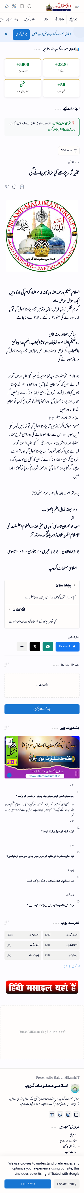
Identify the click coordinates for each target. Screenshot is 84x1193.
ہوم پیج (73, 1135)
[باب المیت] (70, 895)
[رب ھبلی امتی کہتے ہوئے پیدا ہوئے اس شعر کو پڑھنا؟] (42, 757)
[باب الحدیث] (22, 955)
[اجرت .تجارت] (61, 935)
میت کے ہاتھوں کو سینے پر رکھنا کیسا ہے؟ (50, 905)
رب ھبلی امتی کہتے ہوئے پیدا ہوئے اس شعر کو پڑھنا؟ (45, 796)
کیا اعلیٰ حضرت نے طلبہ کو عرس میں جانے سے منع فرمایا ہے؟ (40, 856)
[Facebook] (76, 1114)
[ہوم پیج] (73, 19)
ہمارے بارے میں (68, 1141)
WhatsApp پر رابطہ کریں (61, 130)
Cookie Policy (66, 1184)
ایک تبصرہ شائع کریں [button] (42, 709)
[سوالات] (45, 19)
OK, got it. (27, 1184)
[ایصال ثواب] (22, 945)
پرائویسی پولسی (70, 1146)
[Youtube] (52, 1114)
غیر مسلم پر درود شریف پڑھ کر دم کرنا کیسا (50, 880)
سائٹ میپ (71, 1152)
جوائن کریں (21, 34)
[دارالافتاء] (59, 19)
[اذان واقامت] (22, 935)
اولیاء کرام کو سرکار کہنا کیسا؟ (57, 831)
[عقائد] (72, 785)
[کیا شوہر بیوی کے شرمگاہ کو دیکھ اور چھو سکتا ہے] (42, 616)
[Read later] (22, 186)
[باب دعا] (71, 870)
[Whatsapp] (60, 1114)
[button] (77, 6)
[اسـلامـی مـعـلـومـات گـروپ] (59, 6)
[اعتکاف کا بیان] (61, 945)
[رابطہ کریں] (29, 19)
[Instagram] (68, 1114)
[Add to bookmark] (9, 741)
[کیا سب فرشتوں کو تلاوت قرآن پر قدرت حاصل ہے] (42, 592)
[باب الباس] (61, 955)
